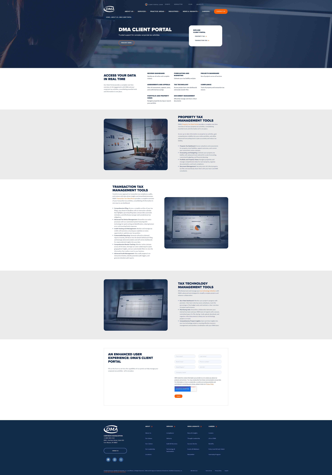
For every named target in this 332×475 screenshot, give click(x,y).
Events (167, 4)
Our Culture (149, 444)
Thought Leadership (193, 438)
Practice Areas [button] (157, 11)
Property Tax (200, 36)
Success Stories (192, 444)
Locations (148, 454)
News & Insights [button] (190, 11)
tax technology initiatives (208, 291)
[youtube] (114, 461)
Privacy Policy (218, 470)
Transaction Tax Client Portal (126, 198)
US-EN (190, 4)
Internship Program (215, 454)
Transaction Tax (201, 40)
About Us (114, 17)
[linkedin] (108, 461)
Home (108, 17)
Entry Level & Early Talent (217, 449)
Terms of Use (209, 470)
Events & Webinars (193, 449)
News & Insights (192, 433)
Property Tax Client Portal (190, 124)
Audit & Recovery (171, 444)
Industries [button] (173, 11)
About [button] (147, 426)
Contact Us (221, 11)
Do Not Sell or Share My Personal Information (115, 472)
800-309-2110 (194, 470)
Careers (211, 433)
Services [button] (142, 11)
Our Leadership (150, 449)
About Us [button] (129, 11)
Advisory (169, 438)
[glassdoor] (121, 461)
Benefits (211, 444)
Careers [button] (206, 11)
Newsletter (178, 4)
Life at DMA (212, 438)
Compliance (170, 433)
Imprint (226, 470)
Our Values (148, 438)
